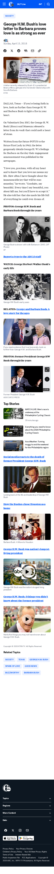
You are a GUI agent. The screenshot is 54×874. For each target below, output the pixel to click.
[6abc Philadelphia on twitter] (13, 830)
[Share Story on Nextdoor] (25, 50)
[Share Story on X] (11, 50)
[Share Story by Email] (32, 50)
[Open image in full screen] (47, 219)
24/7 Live (21, 4)
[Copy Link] (39, 50)
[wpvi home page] (7, 787)
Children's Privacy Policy (12, 852)
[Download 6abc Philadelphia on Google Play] (26, 838)
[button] (4, 4)
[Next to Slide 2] (47, 229)
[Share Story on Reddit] (18, 50)
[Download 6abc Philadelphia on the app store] (10, 838)
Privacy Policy (8, 849)
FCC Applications (29, 858)
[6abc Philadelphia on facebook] (6, 830)
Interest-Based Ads (23, 855)
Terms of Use (8, 855)
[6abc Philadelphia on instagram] (20, 830)
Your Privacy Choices (24, 849)
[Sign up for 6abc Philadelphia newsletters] (27, 830)
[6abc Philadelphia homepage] (11, 4)
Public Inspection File (11, 858)
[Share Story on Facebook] (5, 50)
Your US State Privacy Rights (35, 852)
